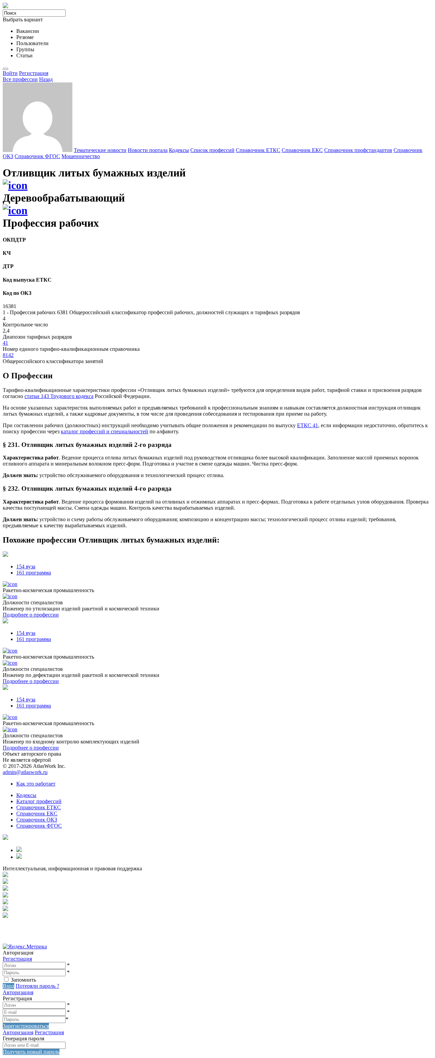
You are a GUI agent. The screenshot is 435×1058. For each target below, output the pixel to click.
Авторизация (18, 992)
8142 (8, 355)
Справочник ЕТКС (258, 150)
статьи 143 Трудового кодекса (58, 396)
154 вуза (25, 566)
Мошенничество (81, 156)
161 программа (33, 572)
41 (5, 343)
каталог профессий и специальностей (104, 431)
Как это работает (35, 784)
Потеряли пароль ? (37, 986)
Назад (46, 79)
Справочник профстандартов (358, 150)
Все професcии (20, 79)
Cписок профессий (212, 150)
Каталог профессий (39, 801)
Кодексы (179, 150)
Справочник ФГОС (37, 156)
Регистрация (33, 73)
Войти (10, 73)
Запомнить (23, 980)
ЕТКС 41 (307, 425)
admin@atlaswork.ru (25, 772)
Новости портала (148, 150)
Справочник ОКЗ (36, 820)
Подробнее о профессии (31, 615)
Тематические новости (100, 150)
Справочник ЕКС (302, 150)
